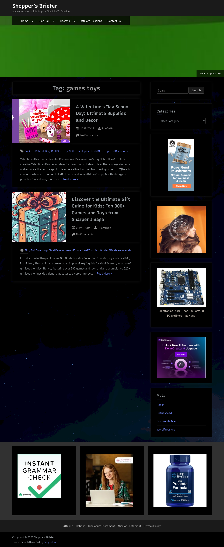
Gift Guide (101, 250)
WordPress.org (166, 429)
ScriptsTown (50, 542)
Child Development (80, 151)
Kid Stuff (99, 151)
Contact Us (114, 20)
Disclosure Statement (101, 525)
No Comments (89, 135)
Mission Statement (129, 525)
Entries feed (164, 413)
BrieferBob (108, 128)
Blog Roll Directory (56, 151)
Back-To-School (34, 151)
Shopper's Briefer (34, 6)
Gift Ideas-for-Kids (119, 250)
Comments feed (167, 421)
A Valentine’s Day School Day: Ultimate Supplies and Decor (103, 113)
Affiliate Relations (91, 20)
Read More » (70, 179)
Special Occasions (117, 151)
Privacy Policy (152, 525)
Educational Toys (83, 250)
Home (24, 20)
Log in (160, 404)
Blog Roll (44, 20)
